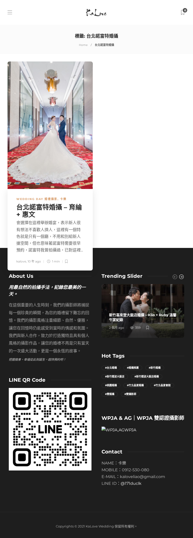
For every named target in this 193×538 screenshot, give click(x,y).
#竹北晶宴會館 (162, 385)
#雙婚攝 (109, 394)
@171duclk (131, 483)
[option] (143, 311)
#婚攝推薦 (133, 367)
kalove (21, 261)
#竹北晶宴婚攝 (135, 385)
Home (83, 45)
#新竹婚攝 (155, 367)
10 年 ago (34, 261)
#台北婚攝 (111, 367)
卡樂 (63, 199)
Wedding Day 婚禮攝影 (37, 199)
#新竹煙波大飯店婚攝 (146, 376)
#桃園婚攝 (111, 385)
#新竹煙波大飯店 (114, 376)
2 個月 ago (116, 327)
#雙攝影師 (130, 394)
